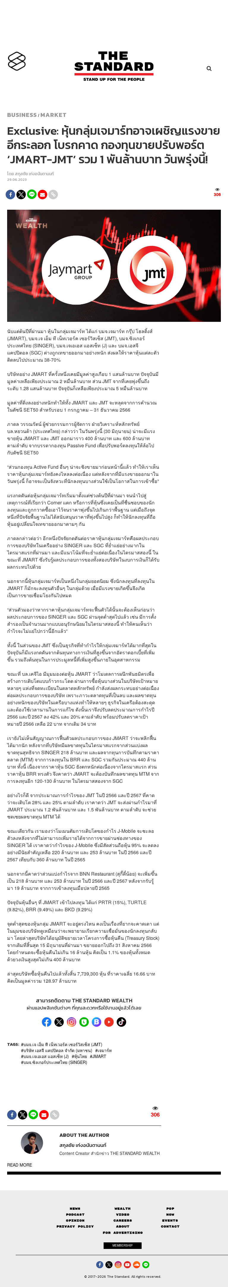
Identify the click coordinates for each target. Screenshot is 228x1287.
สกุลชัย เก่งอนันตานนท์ (34, 174)
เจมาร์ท (105, 1050)
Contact (170, 1226)
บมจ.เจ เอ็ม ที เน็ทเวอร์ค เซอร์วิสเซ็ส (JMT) (62, 1044)
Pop (170, 1208)
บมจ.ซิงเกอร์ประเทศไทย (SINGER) (55, 1062)
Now (170, 1214)
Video (122, 1214)
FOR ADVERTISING (123, 1232)
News (75, 1208)
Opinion (75, 1220)
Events (170, 1220)
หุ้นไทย (80, 1056)
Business (22, 114)
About (122, 1226)
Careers (122, 1220)
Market (53, 114)
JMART (99, 1056)
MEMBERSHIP (123, 1245)
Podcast (75, 1214)
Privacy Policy (75, 1226)
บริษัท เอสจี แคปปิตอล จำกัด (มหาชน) (57, 1050)
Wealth (123, 1208)
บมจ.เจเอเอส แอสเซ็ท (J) (46, 1056)
